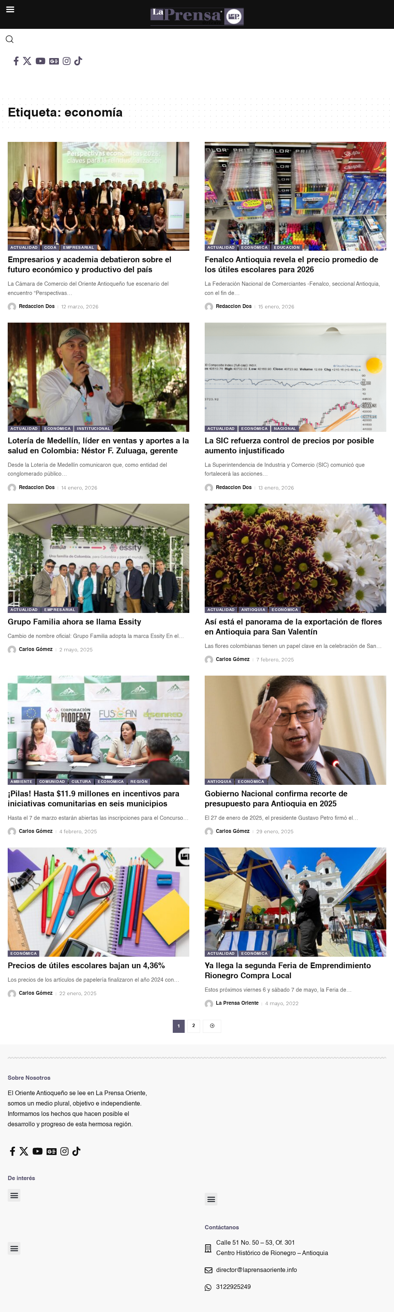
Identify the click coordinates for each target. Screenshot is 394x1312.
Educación (286, 248)
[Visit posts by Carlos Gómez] (12, 650)
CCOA (50, 248)
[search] (49, 39)
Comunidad (52, 782)
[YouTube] (40, 60)
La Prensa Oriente (237, 1003)
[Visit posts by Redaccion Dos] (12, 307)
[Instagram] (66, 60)
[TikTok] (78, 60)
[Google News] (54, 60)
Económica (254, 248)
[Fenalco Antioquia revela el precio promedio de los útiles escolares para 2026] (295, 196)
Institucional (93, 429)
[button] (14, 1195)
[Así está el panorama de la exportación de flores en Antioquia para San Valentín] (295, 558)
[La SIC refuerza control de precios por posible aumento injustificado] (295, 377)
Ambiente (21, 782)
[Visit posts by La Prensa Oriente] (209, 1004)
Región (138, 782)
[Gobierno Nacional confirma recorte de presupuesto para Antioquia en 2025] (295, 730)
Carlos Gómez (36, 649)
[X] (27, 60)
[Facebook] (16, 60)
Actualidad (24, 248)
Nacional (285, 429)
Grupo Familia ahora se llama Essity (74, 622)
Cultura (81, 782)
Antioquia (253, 610)
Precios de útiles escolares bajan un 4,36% (86, 966)
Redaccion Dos (37, 306)
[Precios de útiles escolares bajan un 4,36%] (98, 901)
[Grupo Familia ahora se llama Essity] (98, 558)
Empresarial (78, 248)
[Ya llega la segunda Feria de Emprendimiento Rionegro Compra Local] (295, 901)
